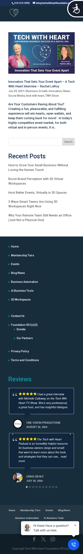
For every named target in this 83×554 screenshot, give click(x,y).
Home (15, 246)
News (66, 91)
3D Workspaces (21, 299)
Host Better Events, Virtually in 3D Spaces (37, 192)
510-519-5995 (22, 3)
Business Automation (24, 281)
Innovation (55, 91)
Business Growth (36, 91)
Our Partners (25, 338)
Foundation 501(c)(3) (24, 324)
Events (15, 264)
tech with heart (35, 95)
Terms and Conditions (25, 360)
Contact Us (18, 316)
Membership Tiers (22, 255)
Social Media (16, 95)
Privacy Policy (20, 351)
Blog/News (18, 272)
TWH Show (52, 95)
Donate (21, 329)
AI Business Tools (22, 290)
